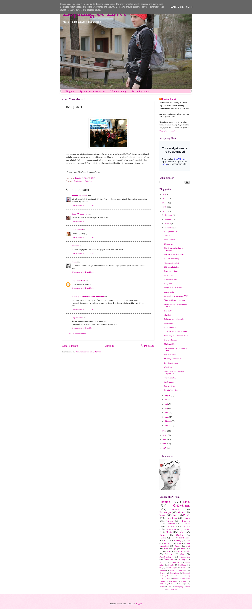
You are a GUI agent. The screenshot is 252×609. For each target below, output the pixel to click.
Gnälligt (167, 315)
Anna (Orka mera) (79, 213)
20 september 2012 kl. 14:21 (82, 221)
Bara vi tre (168, 275)
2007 (164, 448)
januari (168, 425)
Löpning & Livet (78, 280)
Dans (180, 584)
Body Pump (166, 576)
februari (168, 421)
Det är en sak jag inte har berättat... (174, 249)
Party (166, 548)
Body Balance (184, 537)
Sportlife (162, 570)
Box (168, 578)
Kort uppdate (169, 381)
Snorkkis (75, 245)
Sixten (187, 526)
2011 (164, 430)
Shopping (177, 540)
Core (182, 554)
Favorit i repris (171, 567)
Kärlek (186, 515)
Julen (179, 543)
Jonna (74, 261)
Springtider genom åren (92, 91)
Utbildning (182, 565)
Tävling (169, 520)
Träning (175, 509)
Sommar (171, 523)
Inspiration (168, 543)
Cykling (170, 526)
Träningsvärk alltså (171, 262)
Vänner (162, 515)
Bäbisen (186, 520)
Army (162, 534)
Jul (186, 584)
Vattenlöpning (178, 587)
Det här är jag (169, 386)
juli (166, 399)
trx (160, 567)
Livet (91, 181)
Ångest (179, 551)
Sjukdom (162, 537)
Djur (174, 548)
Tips (188, 540)
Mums (181, 512)
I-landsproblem (170, 327)
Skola (183, 548)
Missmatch (168, 243)
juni (166, 404)
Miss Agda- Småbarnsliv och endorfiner (88, 296)
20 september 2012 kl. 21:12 (82, 288)
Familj (166, 540)
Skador (183, 567)
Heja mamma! (77, 317)
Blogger (139, 603)
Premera (162, 587)
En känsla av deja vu (172, 390)
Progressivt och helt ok (173, 287)
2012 (164, 211)
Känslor (179, 534)
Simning (184, 581)
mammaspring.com (79, 195)
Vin (160, 551)
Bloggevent (183, 570)
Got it (189, 7)
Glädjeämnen (79, 181)
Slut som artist (169, 354)
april (167, 412)
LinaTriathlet (77, 229)
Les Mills (173, 581)
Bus (167, 589)
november (169, 219)
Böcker (175, 578)
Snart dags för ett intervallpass (176, 335)
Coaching (162, 573)
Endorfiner (171, 529)
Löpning (164, 501)
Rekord (177, 546)
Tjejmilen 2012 (170, 377)
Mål (181, 532)
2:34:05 (167, 235)
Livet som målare (171, 271)
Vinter (187, 529)
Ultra (169, 587)
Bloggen (69, 91)
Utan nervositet (170, 239)
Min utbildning (118, 91)
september (169, 227)
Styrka (186, 523)
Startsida (109, 345)
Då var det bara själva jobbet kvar (175, 305)
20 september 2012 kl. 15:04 (82, 237)
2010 (164, 435)
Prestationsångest (166, 556)
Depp (187, 517)
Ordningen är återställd (173, 358)
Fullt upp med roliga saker (174, 319)
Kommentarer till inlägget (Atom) (89, 351)
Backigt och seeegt (171, 258)
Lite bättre (168, 310)
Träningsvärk (185, 556)
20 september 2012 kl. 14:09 (82, 205)
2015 (164, 198)
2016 (164, 194)
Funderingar (165, 512)
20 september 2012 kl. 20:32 (82, 271)
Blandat (171, 565)
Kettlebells (174, 562)
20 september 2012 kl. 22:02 (82, 309)
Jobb (86, 181)
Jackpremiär (169, 291)
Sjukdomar (178, 576)
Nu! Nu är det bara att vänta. (175, 254)
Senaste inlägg (70, 345)
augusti (168, 395)
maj (166, 408)
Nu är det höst (169, 344)
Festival (172, 570)
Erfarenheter (174, 573)
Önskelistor (168, 559)
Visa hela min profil (167, 131)
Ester (169, 551)
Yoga (172, 537)
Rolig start (168, 283)
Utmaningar (171, 517)
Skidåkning (163, 584)
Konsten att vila (170, 279)
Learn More (176, 7)
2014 (164, 202)
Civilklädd (168, 367)
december (169, 214)
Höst (188, 546)
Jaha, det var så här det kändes (176, 331)
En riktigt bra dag (171, 363)
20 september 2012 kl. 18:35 (82, 253)
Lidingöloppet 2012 (171, 231)
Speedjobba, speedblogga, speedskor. (174, 372)
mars (167, 417)
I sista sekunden (170, 339)
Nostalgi (182, 559)
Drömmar (168, 554)
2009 (164, 439)
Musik (169, 532)
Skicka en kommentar (77, 333)
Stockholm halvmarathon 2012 (176, 296)
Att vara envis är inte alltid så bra (176, 349)
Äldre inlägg (147, 345)
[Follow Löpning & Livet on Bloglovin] (169, 489)
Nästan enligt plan (171, 266)
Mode (161, 562)
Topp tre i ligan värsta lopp (174, 300)
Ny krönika (168, 323)
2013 (164, 207)
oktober (168, 223)
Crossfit (173, 584)
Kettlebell (186, 573)
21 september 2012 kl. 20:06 (82, 328)
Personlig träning (141, 91)
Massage (174, 589)
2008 (164, 443)
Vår (188, 551)
